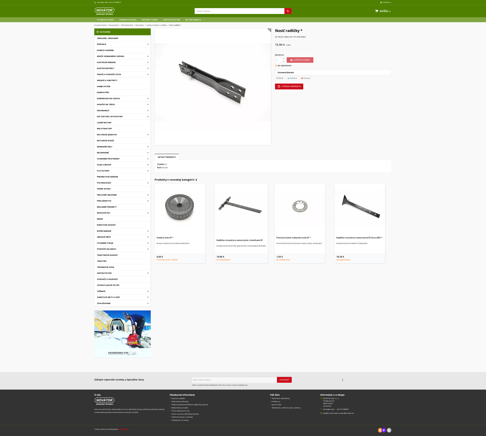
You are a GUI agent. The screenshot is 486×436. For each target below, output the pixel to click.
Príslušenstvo (104, 201)
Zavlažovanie (103, 303)
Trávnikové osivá (105, 267)
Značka (161, 164)
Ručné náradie (104, 231)
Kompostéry (103, 92)
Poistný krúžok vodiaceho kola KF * (293, 237)
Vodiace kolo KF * (165, 237)
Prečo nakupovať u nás (180, 411)
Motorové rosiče (105, 140)
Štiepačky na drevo (106, 249)
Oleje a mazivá (104, 164)
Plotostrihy (103, 171)
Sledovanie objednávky (280, 398)
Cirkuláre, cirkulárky (107, 38)
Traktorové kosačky (107, 255)
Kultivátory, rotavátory (110, 116)
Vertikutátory (104, 273)
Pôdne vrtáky (104, 189)
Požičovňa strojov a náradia (182, 417)
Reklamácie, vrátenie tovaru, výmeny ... (286, 408)
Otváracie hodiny (105, 20)
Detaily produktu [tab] (167, 157)
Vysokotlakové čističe (108, 285)
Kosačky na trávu (106, 104)
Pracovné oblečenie (107, 195)
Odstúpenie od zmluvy (180, 420)
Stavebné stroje (105, 243)
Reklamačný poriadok (179, 408)
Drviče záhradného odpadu (110, 56)
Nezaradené (103, 152)
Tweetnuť (293, 78)
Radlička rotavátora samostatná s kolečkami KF (240, 240)
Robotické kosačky (106, 225)
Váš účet (275, 394)
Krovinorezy (103, 110)
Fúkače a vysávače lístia (109, 74)
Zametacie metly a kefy (108, 297)
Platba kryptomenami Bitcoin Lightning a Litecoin (189, 404)
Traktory (102, 261)
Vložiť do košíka (300, 60)
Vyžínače (101, 291)
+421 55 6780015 (115, 2)
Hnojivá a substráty (107, 80)
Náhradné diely (104, 146)
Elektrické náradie (106, 62)
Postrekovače (104, 183)
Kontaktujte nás (171, 20)
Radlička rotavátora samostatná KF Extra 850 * (359, 237)
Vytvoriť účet (276, 404)
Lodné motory (104, 122)
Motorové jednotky (107, 134)
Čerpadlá (101, 44)
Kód (159, 168)
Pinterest (306, 78)
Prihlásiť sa (275, 401)
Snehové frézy (104, 237)
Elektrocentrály (105, 68)
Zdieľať (280, 78)
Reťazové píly (103, 213)
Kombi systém (103, 86)
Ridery (100, 219)
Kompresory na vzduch (108, 98)
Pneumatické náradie (107, 177)
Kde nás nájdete (193, 20)
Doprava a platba (127, 20)
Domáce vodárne (105, 50)
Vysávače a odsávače (107, 279)
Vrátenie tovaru (149, 20)
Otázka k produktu (289, 86)
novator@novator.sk (346, 413)
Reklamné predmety (107, 207)
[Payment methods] (385, 430)
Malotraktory (104, 128)
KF (166, 164)
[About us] (104, 401)
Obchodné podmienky (180, 401)
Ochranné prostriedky (108, 159)
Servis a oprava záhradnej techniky (185, 414)
